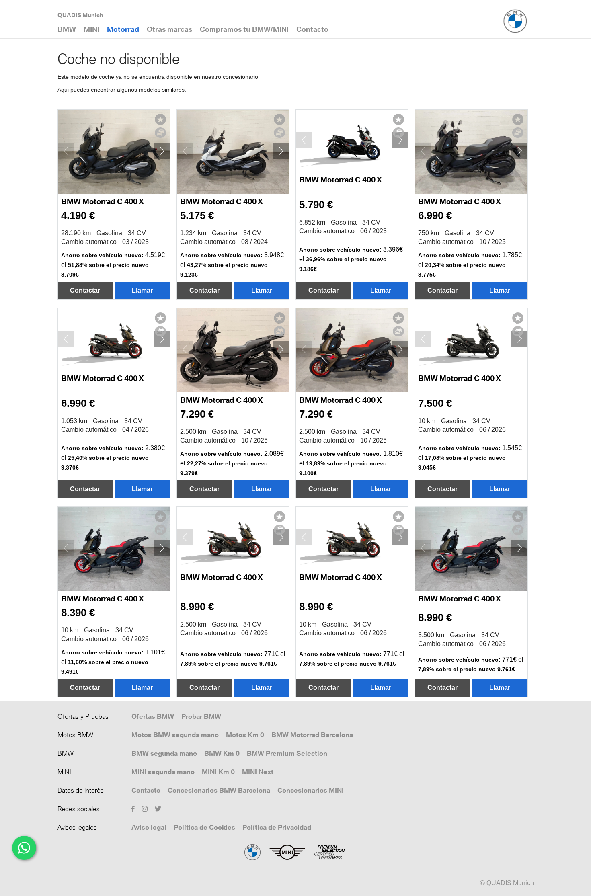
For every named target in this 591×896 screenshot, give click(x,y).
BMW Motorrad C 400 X (102, 201)
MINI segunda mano (163, 772)
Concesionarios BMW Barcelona (219, 790)
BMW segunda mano (164, 753)
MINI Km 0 (218, 772)
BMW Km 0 (222, 753)
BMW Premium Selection (287, 753)
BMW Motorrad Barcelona (312, 735)
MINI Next (257, 772)
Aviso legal (148, 827)
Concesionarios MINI (310, 790)
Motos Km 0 (245, 735)
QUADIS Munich (80, 15)
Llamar (142, 290)
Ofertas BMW (152, 716)
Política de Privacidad (276, 827)
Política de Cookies (204, 827)
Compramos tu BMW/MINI (244, 29)
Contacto (145, 790)
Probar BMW (201, 716)
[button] (162, 151)
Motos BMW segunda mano (175, 735)
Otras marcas (169, 29)
